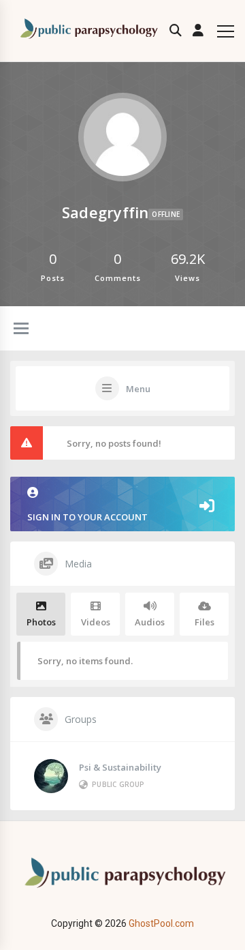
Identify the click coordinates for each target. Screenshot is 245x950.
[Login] (198, 30)
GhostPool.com (161, 923)
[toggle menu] (21, 329)
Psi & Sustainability (120, 767)
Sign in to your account (87, 517)
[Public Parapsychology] (87, 31)
